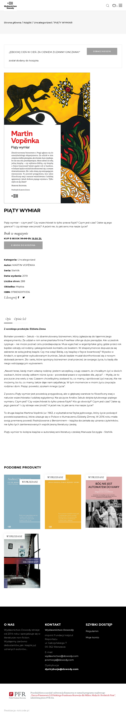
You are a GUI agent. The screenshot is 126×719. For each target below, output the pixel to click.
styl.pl (99, 374)
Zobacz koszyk (102, 51)
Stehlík (16, 270)
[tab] (8, 319)
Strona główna (12, 22)
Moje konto (92, 637)
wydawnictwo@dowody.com (61, 656)
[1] (114, 5)
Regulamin (92, 631)
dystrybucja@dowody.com (62, 669)
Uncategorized (43, 22)
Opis (8, 319)
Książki (28, 22)
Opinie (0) (20, 319)
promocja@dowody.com (59, 659)
